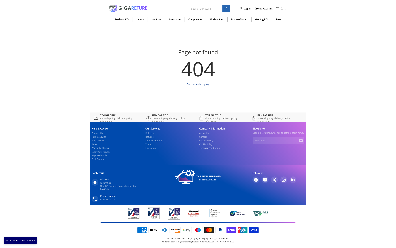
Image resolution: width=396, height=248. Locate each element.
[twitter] (274, 179)
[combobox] (208, 8)
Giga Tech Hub (99, 155)
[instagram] (283, 179)
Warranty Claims (100, 147)
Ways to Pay (98, 140)
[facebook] (255, 179)
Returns (149, 136)
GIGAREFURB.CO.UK (182, 238)
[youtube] (265, 179)
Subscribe (300, 140)
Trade (148, 144)
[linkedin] (293, 179)
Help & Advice (99, 136)
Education (150, 147)
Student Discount (101, 151)
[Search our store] (226, 8)
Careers (203, 136)
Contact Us (97, 133)
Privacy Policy (206, 140)
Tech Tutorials (99, 159)
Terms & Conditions (209, 147)
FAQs (94, 144)
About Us (204, 133)
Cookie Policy (206, 144)
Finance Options (153, 140)
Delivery (149, 133)
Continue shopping (198, 84)
